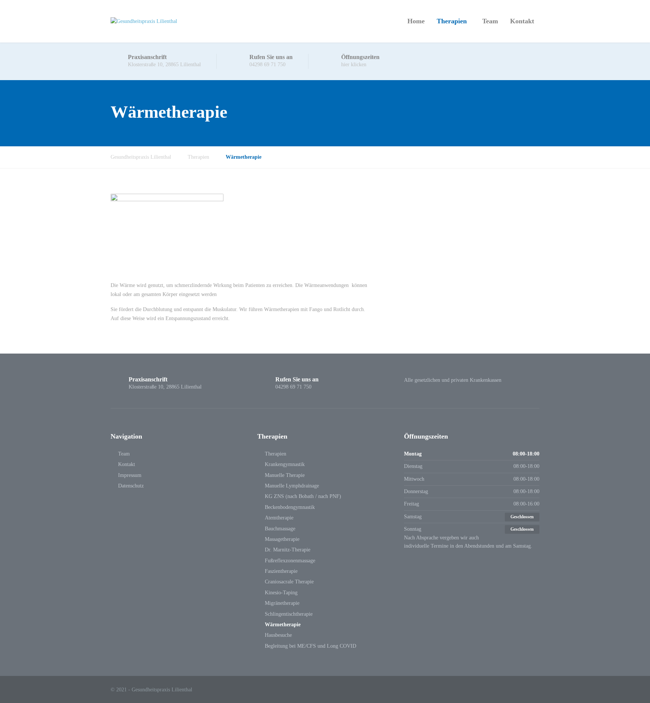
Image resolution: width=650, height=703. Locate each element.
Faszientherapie (281, 571)
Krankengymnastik (285, 464)
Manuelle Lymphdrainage (292, 486)
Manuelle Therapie (285, 475)
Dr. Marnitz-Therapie (287, 550)
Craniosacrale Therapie (289, 582)
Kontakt (522, 21)
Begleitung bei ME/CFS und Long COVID (310, 646)
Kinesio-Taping (281, 592)
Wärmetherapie (283, 624)
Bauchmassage (280, 528)
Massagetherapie (282, 539)
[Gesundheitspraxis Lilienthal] (144, 21)
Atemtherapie (279, 518)
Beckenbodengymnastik (290, 507)
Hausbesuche (278, 635)
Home (416, 21)
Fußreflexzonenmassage (290, 560)
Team (490, 21)
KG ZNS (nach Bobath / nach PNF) (303, 496)
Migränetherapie (282, 603)
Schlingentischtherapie (289, 614)
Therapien (452, 21)
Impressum (129, 475)
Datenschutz (131, 486)
